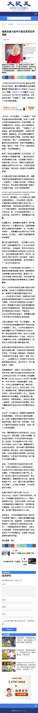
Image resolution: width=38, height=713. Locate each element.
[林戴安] (19, 62)
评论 (4, 584)
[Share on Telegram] (28, 77)
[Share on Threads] (34, 77)
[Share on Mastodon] (25, 77)
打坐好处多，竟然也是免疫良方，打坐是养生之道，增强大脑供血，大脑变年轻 (26, 652)
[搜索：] (17, 18)
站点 (4, 614)
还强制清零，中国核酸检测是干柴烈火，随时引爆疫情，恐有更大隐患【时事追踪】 (26, 640)
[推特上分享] (6, 77)
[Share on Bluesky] (31, 77)
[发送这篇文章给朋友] (15, 77)
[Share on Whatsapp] (21, 77)
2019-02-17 (6, 40)
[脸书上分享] (3, 77)
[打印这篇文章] (18, 77)
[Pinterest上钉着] (12, 77)
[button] (35, 13)
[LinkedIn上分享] (9, 77)
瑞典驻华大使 (17, 92)
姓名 (4, 600)
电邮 (4, 606)
